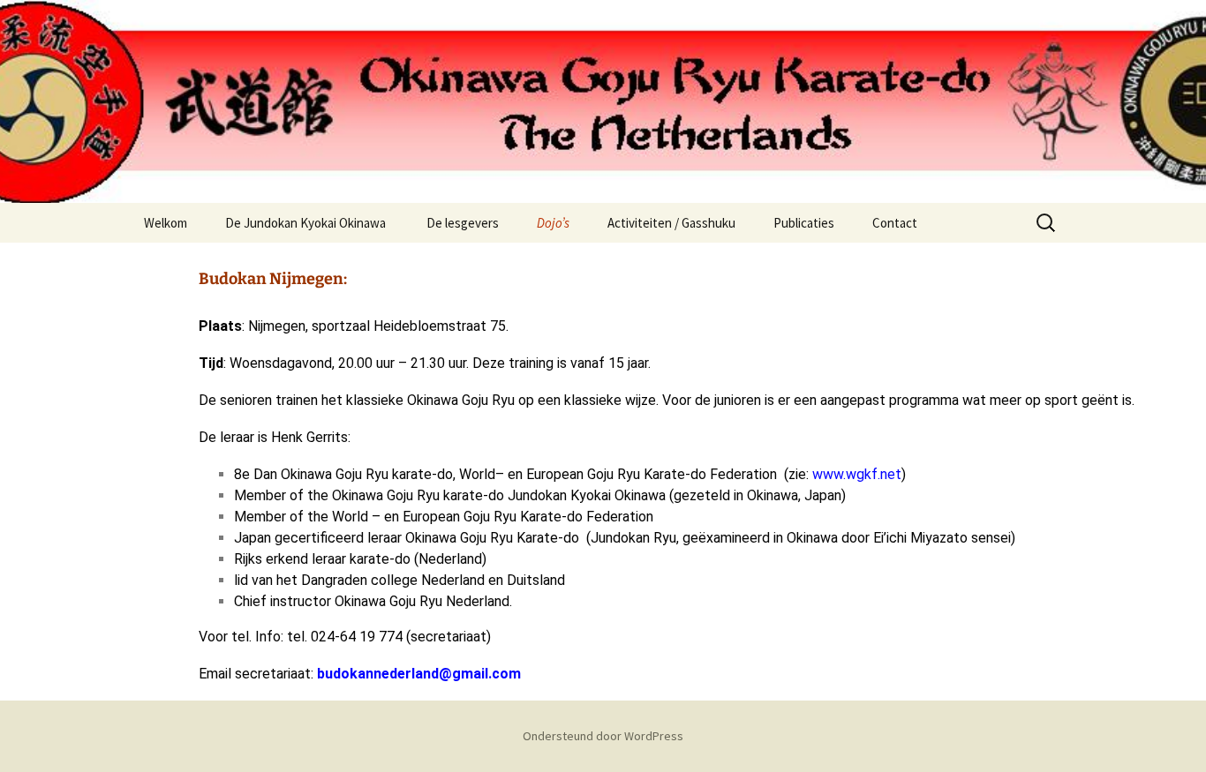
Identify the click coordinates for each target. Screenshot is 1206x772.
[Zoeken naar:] (1047, 223)
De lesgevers (462, 222)
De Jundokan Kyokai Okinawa (306, 222)
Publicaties (803, 222)
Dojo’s (553, 222)
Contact (894, 222)
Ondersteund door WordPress (603, 736)
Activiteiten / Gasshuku (671, 222)
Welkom (165, 222)
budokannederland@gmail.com (419, 673)
